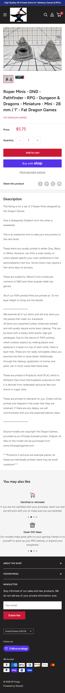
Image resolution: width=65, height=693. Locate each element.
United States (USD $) (15, 631)
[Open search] (46, 15)
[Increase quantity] (37, 140)
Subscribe (14, 615)
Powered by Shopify (13, 686)
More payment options (32, 172)
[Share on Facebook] (40, 183)
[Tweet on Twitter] (53, 183)
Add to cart (32, 152)
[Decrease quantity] (19, 140)
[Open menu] (5, 14)
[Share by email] (59, 183)
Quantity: (8, 140)
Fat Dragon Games (15, 117)
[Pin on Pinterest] (46, 183)
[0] (59, 15)
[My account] (52, 15)
